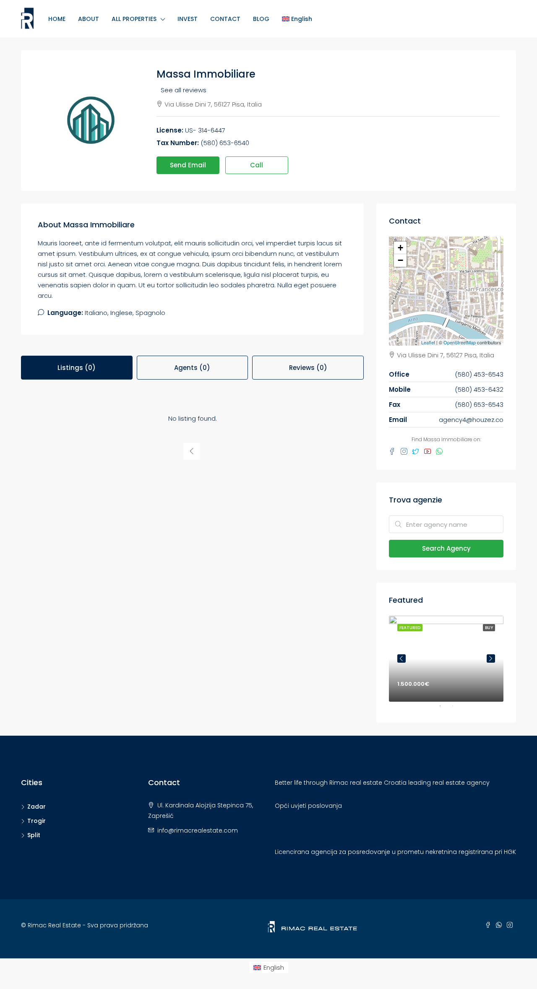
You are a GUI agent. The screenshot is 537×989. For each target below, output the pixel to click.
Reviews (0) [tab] (308, 367)
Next (491, 658)
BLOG (261, 19)
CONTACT (225, 19)
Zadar (36, 806)
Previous (401, 658)
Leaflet (428, 342)
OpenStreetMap (459, 342)
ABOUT (88, 19)
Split (33, 835)
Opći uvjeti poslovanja (308, 806)
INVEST (187, 19)
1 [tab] (444, 709)
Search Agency (446, 548)
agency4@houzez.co (471, 419)
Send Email (188, 165)
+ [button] (400, 247)
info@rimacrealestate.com (197, 830)
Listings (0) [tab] (76, 367)
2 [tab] (457, 709)
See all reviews (183, 90)
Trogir (36, 821)
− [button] (400, 260)
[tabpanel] (446, 659)
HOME (56, 19)
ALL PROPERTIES (134, 19)
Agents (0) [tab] (192, 367)
